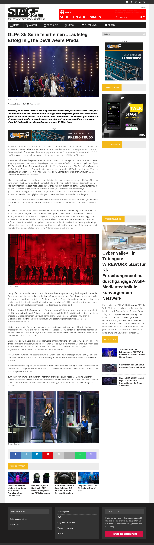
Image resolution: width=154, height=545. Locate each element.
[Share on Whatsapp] (80, 454)
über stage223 (63, 512)
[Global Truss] (51, 139)
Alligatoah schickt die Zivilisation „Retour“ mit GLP (87, 488)
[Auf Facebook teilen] (15, 454)
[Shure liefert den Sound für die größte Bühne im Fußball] (109, 370)
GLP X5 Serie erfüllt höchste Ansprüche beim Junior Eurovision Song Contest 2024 (17, 491)
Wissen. (33, 25)
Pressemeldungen (113, 219)
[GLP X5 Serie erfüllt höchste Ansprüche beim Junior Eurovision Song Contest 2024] (18, 482)
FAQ (59, 517)
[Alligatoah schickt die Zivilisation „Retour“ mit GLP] (88, 482)
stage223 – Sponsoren (66, 522)
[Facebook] (144, 2)
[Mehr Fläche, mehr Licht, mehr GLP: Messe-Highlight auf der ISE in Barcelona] (41, 482)
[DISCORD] (131, 2)
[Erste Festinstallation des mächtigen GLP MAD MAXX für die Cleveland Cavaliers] (65, 482)
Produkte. (52, 25)
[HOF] (100, 14)
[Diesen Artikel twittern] (26, 454)
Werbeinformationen (65, 528)
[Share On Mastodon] (91, 454)
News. (71, 25)
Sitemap (61, 533)
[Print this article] (69, 454)
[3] (53, 417)
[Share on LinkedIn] (37, 454)
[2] (53, 259)
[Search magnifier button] (144, 34)
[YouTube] (127, 2)
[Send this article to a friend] (58, 454)
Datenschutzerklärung (18, 519)
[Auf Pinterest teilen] (47, 454)
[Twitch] (140, 2)
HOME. (16, 25)
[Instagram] (136, 2)
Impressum (14, 524)
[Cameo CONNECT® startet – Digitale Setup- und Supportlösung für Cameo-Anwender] (109, 383)
